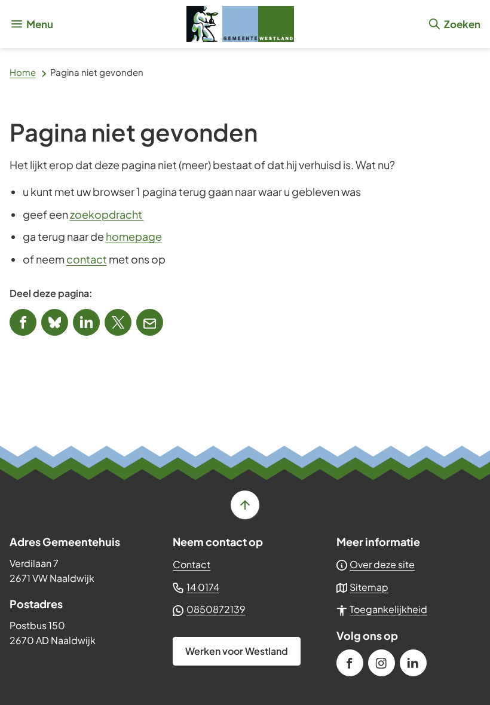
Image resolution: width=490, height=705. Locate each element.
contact (86, 259)
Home (23, 72)
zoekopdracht (107, 214)
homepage (134, 236)
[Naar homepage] (240, 24)
